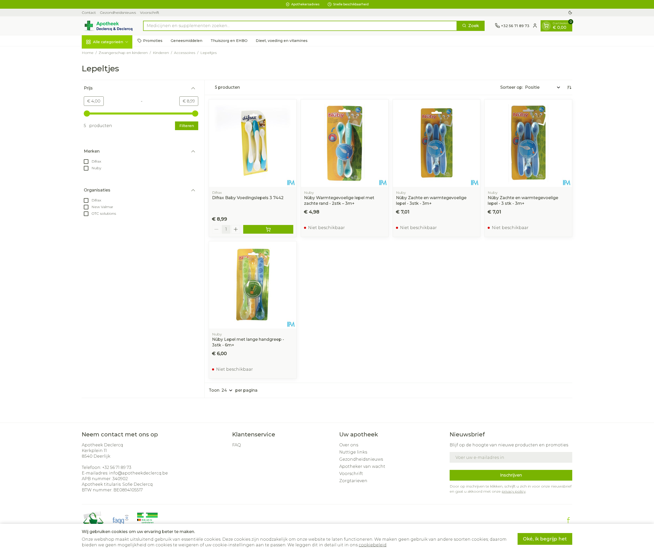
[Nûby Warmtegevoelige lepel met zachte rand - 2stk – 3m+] (344, 143)
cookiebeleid (373, 544)
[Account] (535, 25)
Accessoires (184, 52)
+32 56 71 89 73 (116, 467)
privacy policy (513, 491)
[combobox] (300, 25)
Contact (89, 12)
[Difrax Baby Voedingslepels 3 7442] (252, 143)
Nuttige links (353, 452)
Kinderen (161, 52)
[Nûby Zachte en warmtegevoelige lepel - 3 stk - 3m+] (528, 143)
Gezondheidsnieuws (118, 12)
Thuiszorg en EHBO (229, 40)
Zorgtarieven (353, 480)
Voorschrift (149, 12)
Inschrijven (511, 475)
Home (88, 52)
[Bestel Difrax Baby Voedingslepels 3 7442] (268, 229)
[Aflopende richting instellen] (569, 87)
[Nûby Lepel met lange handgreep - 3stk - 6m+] (252, 285)
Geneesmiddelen (186, 40)
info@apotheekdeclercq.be (138, 473)
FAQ (236, 445)
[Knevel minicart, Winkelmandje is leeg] (546, 25)
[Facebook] (568, 520)
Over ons (348, 445)
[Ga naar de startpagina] (107, 25)
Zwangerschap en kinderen (123, 52)
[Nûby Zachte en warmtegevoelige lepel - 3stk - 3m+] (436, 143)
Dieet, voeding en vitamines (282, 40)
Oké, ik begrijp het (545, 539)
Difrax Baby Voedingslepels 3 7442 (248, 197)
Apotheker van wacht (362, 466)
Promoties (152, 40)
